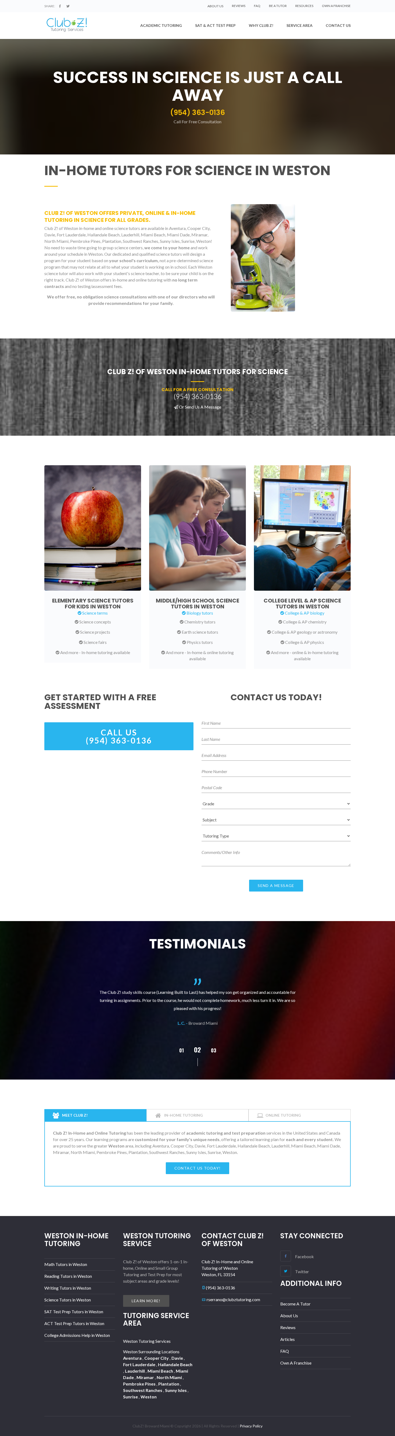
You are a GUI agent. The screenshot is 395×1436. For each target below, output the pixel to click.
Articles (287, 1339)
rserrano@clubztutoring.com (233, 1299)
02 (181, 1050)
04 (214, 1050)
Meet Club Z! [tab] (74, 1115)
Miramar (146, 1377)
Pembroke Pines (139, 1383)
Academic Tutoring (161, 25)
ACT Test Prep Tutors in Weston (74, 1323)
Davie (177, 1358)
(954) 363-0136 (220, 1287)
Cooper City (157, 1358)
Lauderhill (135, 1370)
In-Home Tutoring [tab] (183, 1115)
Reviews (238, 6)
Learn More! (146, 1300)
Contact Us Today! (197, 1168)
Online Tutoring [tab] (283, 1115)
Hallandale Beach (175, 1364)
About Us (289, 1315)
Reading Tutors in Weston (68, 1276)
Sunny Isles (176, 1390)
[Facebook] (60, 6)
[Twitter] (68, 6)
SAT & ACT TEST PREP (215, 25)
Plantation (169, 1383)
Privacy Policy (251, 1426)
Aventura (132, 1358)
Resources (304, 6)
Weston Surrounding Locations (151, 1351)
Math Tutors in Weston (65, 1264)
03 (197, 1049)
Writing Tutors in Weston (67, 1287)
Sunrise (131, 1396)
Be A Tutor (278, 6)
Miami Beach (161, 1370)
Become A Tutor (295, 1303)
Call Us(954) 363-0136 (119, 736)
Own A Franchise (336, 6)
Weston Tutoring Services (147, 1341)
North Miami (170, 1377)
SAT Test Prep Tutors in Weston (73, 1311)
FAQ (257, 6)
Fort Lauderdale (139, 1364)
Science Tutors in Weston (67, 1299)
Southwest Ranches (143, 1390)
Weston (149, 1396)
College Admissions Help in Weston (77, 1335)
